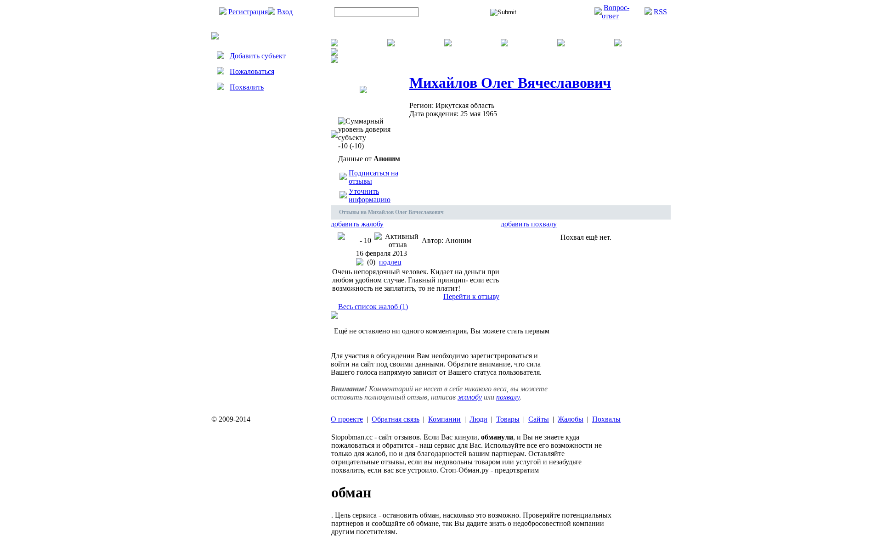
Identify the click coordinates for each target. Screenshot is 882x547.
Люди (478, 419)
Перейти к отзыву (471, 296)
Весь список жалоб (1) (373, 306)
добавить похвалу (529, 224)
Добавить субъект (258, 56)
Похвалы (606, 419)
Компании (444, 419)
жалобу (470, 397)
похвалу (508, 397)
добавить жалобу (357, 224)
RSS (660, 12)
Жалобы (570, 419)
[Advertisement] (266, 187)
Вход (285, 12)
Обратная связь (395, 419)
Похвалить (247, 87)
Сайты (538, 419)
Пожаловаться (252, 71)
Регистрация (248, 12)
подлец (390, 262)
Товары (508, 419)
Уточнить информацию (369, 195)
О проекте (347, 419)
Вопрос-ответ (615, 12)
